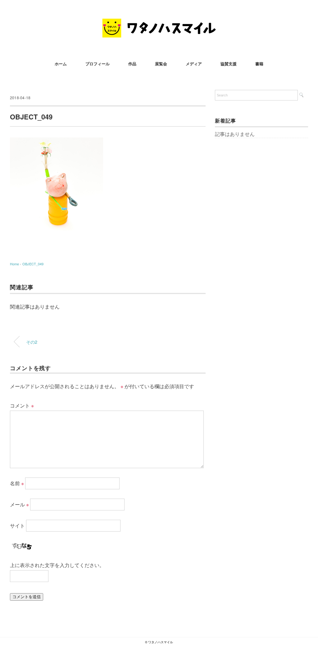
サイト (17, 525)
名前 (17, 483)
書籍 (259, 64)
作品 (132, 64)
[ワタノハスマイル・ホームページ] (159, 23)
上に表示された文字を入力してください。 (57, 565)
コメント (22, 405)
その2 (31, 341)
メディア (194, 64)
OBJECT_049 (32, 263)
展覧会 (161, 64)
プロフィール (97, 64)
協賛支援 (228, 64)
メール (19, 504)
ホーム (61, 64)
